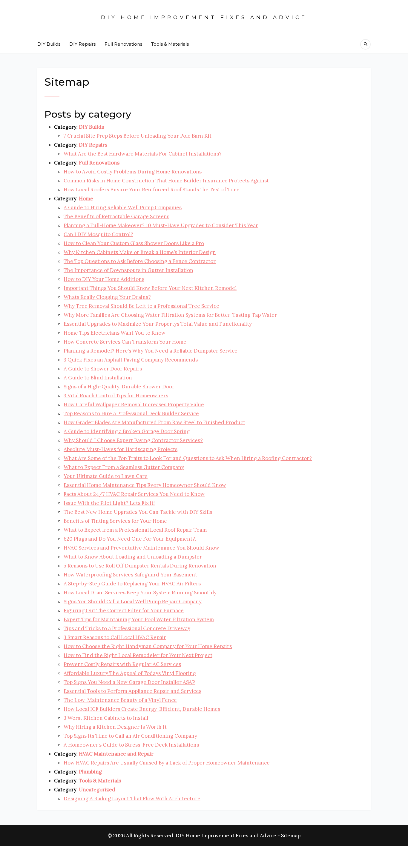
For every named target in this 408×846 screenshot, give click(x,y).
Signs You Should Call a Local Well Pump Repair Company (133, 601)
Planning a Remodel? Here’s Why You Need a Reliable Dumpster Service (150, 350)
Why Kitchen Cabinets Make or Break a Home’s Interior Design (140, 252)
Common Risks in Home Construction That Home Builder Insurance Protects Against (166, 180)
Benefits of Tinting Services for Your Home (115, 521)
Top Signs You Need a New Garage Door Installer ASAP (129, 682)
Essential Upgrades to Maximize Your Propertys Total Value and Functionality (158, 324)
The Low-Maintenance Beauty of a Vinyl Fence (120, 700)
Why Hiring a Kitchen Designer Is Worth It (115, 727)
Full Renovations (123, 44)
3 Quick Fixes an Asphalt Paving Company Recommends (131, 359)
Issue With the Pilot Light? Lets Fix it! (109, 503)
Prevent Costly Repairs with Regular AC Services (122, 664)
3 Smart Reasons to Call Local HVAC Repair (115, 637)
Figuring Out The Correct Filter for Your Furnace (124, 610)
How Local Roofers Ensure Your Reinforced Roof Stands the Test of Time (152, 189)
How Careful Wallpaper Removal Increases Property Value (134, 404)
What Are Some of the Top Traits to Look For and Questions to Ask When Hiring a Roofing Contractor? (188, 458)
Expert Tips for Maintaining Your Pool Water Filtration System (139, 619)
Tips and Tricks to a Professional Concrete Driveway (127, 628)
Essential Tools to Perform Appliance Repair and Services (132, 691)
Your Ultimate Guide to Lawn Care (106, 476)
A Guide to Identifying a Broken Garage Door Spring (127, 431)
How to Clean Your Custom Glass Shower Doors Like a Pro (134, 243)
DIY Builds (48, 44)
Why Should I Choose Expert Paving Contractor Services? (133, 440)
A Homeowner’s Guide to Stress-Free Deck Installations (131, 745)
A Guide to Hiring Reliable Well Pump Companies (123, 207)
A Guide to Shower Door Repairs (103, 368)
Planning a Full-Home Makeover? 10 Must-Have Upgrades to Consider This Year (161, 225)
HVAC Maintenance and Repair (116, 753)
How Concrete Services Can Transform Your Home (125, 342)
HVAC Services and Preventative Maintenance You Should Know (141, 547)
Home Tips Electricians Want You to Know (114, 333)
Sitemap (290, 835)
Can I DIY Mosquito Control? (98, 234)
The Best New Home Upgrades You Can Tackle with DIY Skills (138, 512)
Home (86, 198)
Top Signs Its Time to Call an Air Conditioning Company (130, 736)
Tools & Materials (170, 44)
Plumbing (90, 771)
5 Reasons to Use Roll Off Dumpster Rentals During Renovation (140, 565)
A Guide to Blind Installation (98, 377)
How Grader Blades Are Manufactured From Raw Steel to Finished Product (154, 422)
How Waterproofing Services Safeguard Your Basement (130, 574)
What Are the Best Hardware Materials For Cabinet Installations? (143, 153)
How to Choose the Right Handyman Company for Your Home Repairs (148, 646)
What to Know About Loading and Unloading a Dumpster (133, 556)
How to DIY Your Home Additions (104, 279)
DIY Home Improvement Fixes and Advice (204, 17)
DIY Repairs (82, 44)
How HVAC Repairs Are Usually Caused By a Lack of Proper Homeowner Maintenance (167, 762)
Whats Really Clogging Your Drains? (107, 297)
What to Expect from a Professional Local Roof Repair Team (135, 530)
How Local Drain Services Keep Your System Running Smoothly (140, 592)
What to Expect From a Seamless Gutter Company (124, 467)
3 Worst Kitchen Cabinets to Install (106, 718)
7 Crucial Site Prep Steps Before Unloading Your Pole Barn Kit (137, 136)
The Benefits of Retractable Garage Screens (116, 216)
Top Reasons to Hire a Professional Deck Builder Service (131, 413)
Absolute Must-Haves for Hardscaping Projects (120, 449)
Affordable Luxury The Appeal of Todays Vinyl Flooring (130, 673)
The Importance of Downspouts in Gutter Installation (128, 270)
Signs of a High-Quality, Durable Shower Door (119, 386)
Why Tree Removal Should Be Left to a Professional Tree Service (141, 306)
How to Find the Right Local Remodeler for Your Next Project (138, 655)
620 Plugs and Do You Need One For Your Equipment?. (130, 539)
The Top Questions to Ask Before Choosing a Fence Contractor (140, 261)
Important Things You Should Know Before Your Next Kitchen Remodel (150, 288)
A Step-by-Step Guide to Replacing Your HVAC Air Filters (132, 583)
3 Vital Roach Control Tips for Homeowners (116, 395)
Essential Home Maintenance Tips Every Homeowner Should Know (145, 485)
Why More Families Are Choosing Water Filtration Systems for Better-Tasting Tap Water (170, 315)
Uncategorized (97, 789)
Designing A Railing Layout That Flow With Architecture (132, 798)
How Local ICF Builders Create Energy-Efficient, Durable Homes (142, 709)
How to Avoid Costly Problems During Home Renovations (133, 171)
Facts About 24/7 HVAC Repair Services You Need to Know (134, 494)
